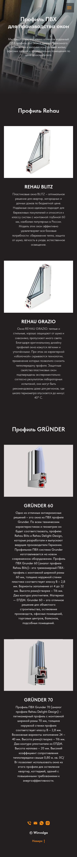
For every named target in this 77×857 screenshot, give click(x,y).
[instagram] (47, 823)
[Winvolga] (29, 823)
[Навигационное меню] (69, 7)
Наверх (37, 841)
